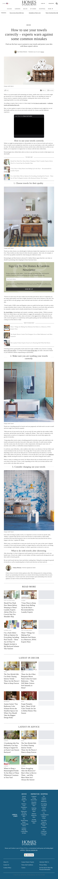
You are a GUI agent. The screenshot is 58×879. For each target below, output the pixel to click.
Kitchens (33, 8)
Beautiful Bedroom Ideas (34, 803)
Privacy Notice (39, 283)
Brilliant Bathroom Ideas (33, 815)
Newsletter (51, 90)
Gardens (17, 8)
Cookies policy (7, 867)
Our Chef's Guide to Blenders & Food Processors (44, 824)
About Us (5, 862)
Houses (9, 8)
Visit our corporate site (31, 850)
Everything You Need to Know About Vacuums (44, 807)
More (50, 8)
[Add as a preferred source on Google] (29, 854)
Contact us (6, 865)
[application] (29, 126)
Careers (23, 867)
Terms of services (20, 283)
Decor (25, 8)
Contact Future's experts (27, 862)
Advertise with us (44, 862)
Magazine (51, 3)
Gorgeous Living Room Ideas (34, 798)
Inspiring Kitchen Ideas (34, 809)
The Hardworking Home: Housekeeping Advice (24, 822)
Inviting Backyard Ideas (33, 821)
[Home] (5, 8)
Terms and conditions (27, 865)
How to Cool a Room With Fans (17, 12)
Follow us (44, 90)
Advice (42, 51)
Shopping (42, 8)
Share (7, 90)
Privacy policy (43, 865)
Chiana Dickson (23, 52)
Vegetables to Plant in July (35, 12)
